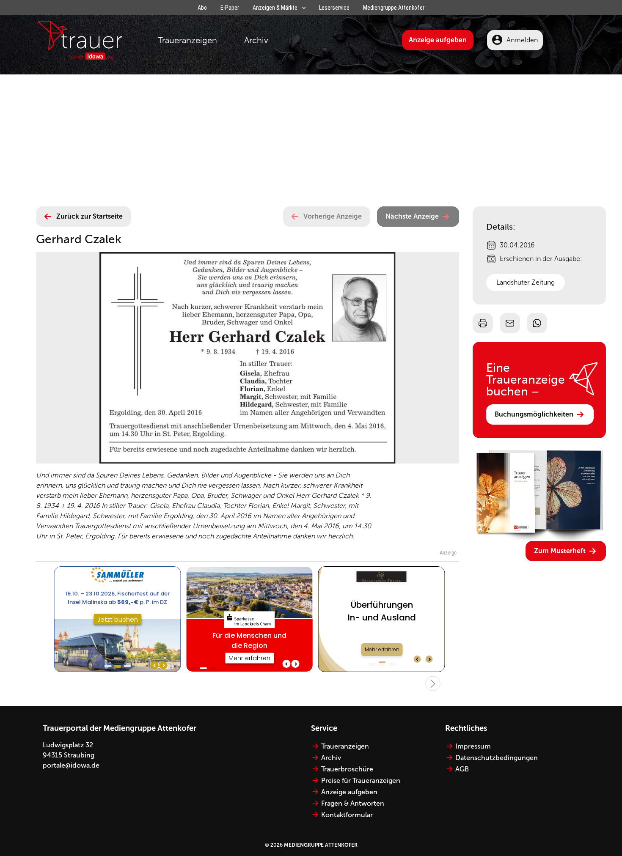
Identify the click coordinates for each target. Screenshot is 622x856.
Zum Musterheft (560, 550)
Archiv (256, 40)
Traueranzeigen (187, 40)
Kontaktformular (347, 814)
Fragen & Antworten (352, 803)
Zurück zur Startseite (89, 216)
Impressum (473, 746)
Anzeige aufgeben (438, 40)
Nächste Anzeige (412, 216)
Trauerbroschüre (347, 769)
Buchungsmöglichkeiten (534, 414)
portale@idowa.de (71, 765)
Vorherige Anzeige (332, 216)
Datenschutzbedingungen (496, 757)
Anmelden (522, 40)
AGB (462, 769)
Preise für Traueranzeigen (360, 780)
